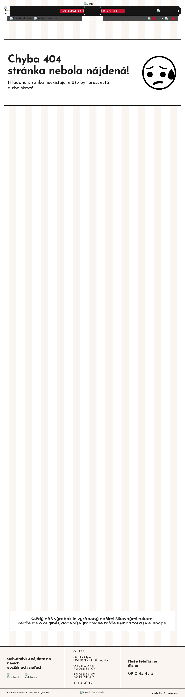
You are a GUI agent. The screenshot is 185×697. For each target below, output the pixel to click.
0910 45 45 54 (110, 11)
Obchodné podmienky (84, 667)
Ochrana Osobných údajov (91, 659)
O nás (79, 651)
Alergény (83, 683)
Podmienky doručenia (84, 676)
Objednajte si (73, 11)
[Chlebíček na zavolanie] (92, 11)
